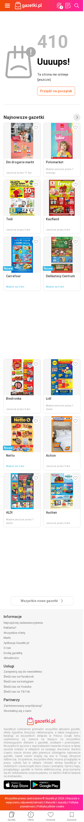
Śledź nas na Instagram (19, 681)
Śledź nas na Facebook (19, 676)
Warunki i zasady (56, 802)
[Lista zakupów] (67, 5)
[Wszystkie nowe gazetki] (76, 117)
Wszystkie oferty (14, 632)
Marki (7, 637)
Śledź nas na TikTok (17, 691)
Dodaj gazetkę (13, 653)
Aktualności (11, 658)
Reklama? (10, 627)
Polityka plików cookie (50, 806)
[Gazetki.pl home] (29, 5)
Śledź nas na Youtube (17, 686)
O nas (7, 648)
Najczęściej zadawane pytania (23, 622)
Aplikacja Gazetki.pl (16, 643)
